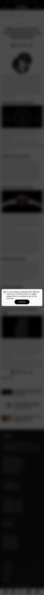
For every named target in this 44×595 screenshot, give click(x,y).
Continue (22, 302)
